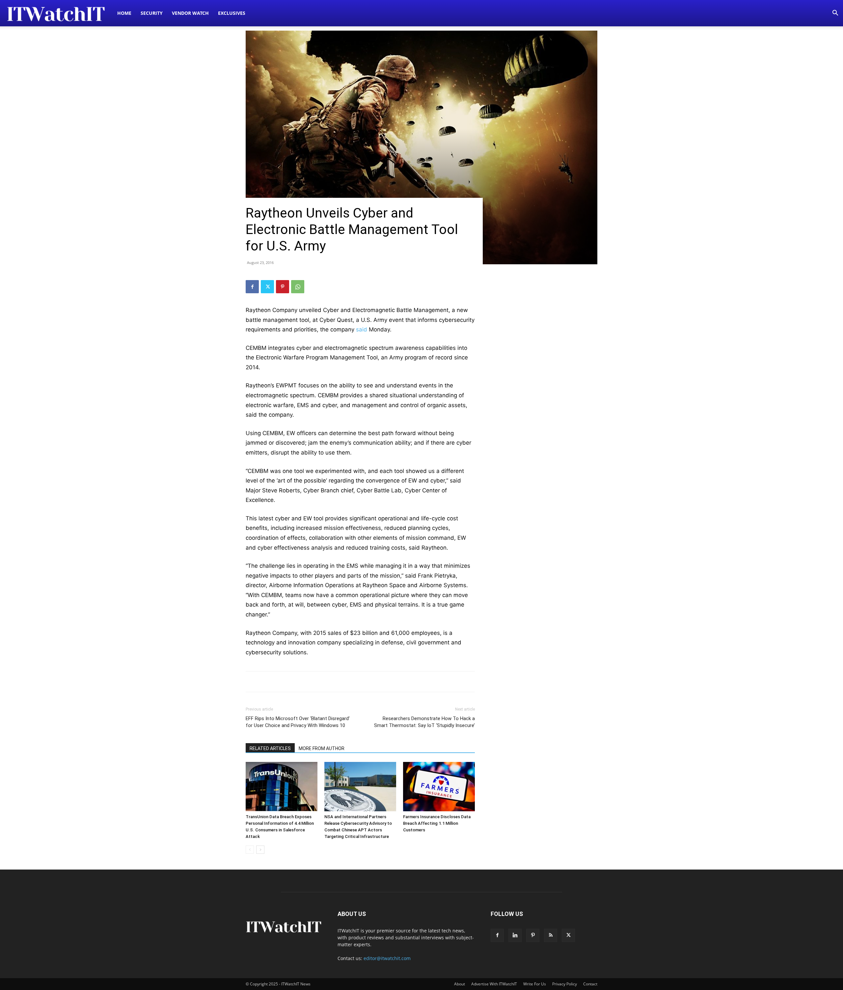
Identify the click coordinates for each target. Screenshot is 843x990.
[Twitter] (267, 286)
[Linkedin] (515, 935)
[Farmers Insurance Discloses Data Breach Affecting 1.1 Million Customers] (439, 786)
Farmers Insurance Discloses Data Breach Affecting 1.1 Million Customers (437, 823)
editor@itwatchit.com (387, 958)
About (459, 984)
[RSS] (550, 935)
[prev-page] (250, 850)
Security (152, 13)
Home (124, 13)
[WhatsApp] (297, 286)
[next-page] (260, 850)
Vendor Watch (190, 13)
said (361, 329)
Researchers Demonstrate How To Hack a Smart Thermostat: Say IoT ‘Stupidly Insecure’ (424, 722)
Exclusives (231, 13)
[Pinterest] (282, 286)
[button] (835, 14)
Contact (590, 984)
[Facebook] (252, 286)
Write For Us (534, 984)
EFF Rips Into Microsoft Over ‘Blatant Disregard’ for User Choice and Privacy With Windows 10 (298, 722)
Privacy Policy (564, 984)
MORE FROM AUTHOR (321, 748)
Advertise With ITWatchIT (494, 984)
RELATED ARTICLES (270, 748)
